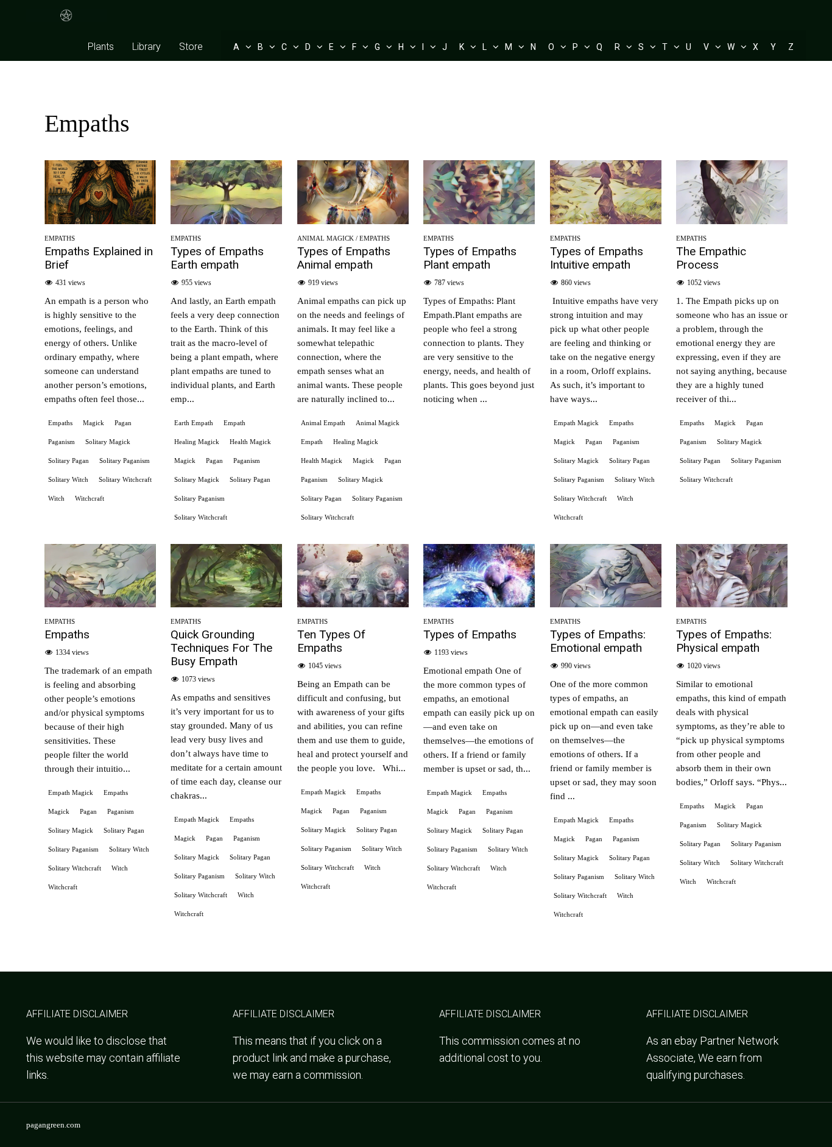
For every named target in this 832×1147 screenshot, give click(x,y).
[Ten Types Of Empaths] (353, 603)
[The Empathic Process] (732, 220)
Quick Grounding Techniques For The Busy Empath (221, 647)
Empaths (59, 238)
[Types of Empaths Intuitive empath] (605, 220)
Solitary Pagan (68, 460)
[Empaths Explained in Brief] (100, 220)
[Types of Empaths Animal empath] (353, 220)
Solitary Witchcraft (125, 479)
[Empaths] (100, 603)
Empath (234, 422)
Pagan (123, 422)
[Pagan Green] (66, 19)
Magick (93, 422)
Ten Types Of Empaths (331, 641)
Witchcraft (89, 498)
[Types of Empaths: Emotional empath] (605, 603)
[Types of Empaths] (479, 603)
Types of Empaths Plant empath (469, 258)
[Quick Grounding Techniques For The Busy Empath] (226, 603)
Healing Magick (196, 441)
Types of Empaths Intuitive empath (596, 258)
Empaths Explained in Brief (98, 258)
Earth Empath (193, 422)
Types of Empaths (469, 634)
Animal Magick (325, 238)
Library (146, 46)
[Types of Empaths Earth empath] (226, 220)
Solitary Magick (107, 441)
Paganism (61, 441)
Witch (56, 498)
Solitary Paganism (124, 460)
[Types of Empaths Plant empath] (479, 220)
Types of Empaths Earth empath (217, 258)
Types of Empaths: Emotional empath (598, 641)
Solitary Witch (68, 479)
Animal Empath (323, 422)
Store (191, 46)
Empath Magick (576, 422)
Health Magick (250, 441)
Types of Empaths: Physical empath (724, 641)
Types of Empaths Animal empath (343, 258)
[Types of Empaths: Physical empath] (732, 603)
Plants (101, 46)
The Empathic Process (711, 258)
